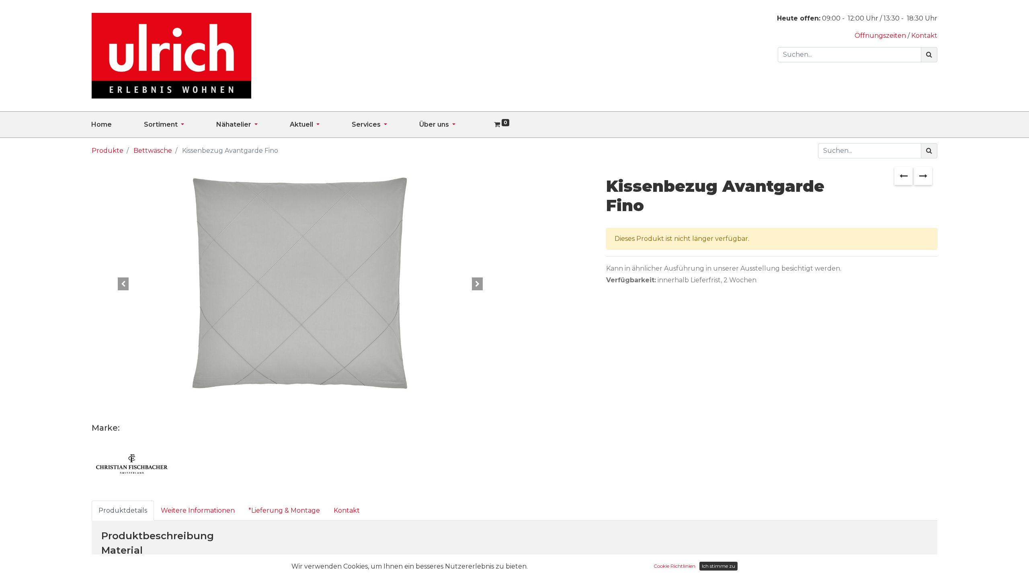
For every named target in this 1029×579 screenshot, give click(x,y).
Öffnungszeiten (881, 35)
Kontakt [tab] (347, 510)
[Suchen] (929, 54)
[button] (123, 284)
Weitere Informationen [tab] (198, 510)
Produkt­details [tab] (122, 510)
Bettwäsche (152, 150)
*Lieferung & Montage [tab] (284, 510)
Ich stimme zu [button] (718, 566)
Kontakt (924, 35)
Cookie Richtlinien (674, 566)
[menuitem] (117, 124)
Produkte (107, 150)
